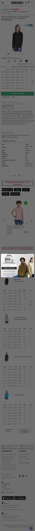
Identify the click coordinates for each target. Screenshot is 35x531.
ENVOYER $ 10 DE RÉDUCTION (9, 268)
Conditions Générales (7, 275)
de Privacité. (9, 276)
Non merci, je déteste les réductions (9, 271)
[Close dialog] (32, 255)
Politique (13, 275)
